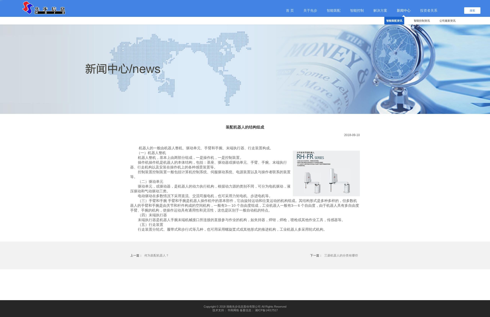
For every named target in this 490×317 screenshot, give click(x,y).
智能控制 (357, 10)
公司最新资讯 (447, 20)
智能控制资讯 (422, 20)
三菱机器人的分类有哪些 (341, 255)
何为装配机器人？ (156, 255)
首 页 (290, 10)
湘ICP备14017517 (266, 310)
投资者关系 (428, 10)
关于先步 (310, 10)
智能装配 (334, 10)
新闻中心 (404, 10)
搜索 (472, 10)
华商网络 (233, 310)
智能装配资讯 (394, 20)
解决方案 (380, 10)
